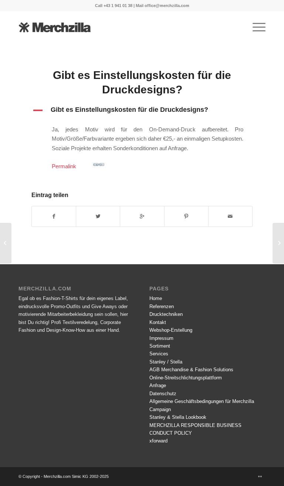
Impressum (161, 338)
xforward (158, 441)
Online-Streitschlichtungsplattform (185, 377)
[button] (142, 110)
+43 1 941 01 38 (118, 5)
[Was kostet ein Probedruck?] (5, 243)
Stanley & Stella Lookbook (177, 417)
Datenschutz (162, 393)
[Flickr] (260, 476)
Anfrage (157, 385)
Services (158, 353)
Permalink (64, 166)
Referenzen (161, 306)
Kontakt (157, 322)
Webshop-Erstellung (170, 330)
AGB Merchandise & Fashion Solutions (191, 369)
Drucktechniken (166, 314)
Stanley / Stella (165, 362)
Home (155, 298)
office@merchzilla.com (167, 5)
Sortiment (159, 346)
